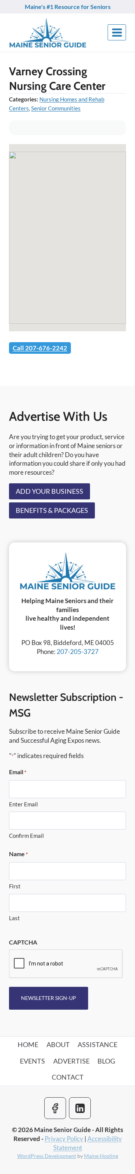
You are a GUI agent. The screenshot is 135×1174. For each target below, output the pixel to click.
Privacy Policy (64, 1139)
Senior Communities (56, 108)
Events (32, 1061)
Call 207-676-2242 (40, 348)
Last (14, 918)
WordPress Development (46, 1156)
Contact (68, 1077)
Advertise (71, 1061)
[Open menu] (117, 32)
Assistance (97, 1044)
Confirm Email (26, 835)
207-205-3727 (78, 652)
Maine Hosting (101, 1156)
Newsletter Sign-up (48, 998)
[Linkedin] (80, 1108)
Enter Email (23, 804)
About (58, 1044)
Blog (106, 1061)
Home (28, 1044)
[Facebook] (55, 1108)
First (15, 886)
